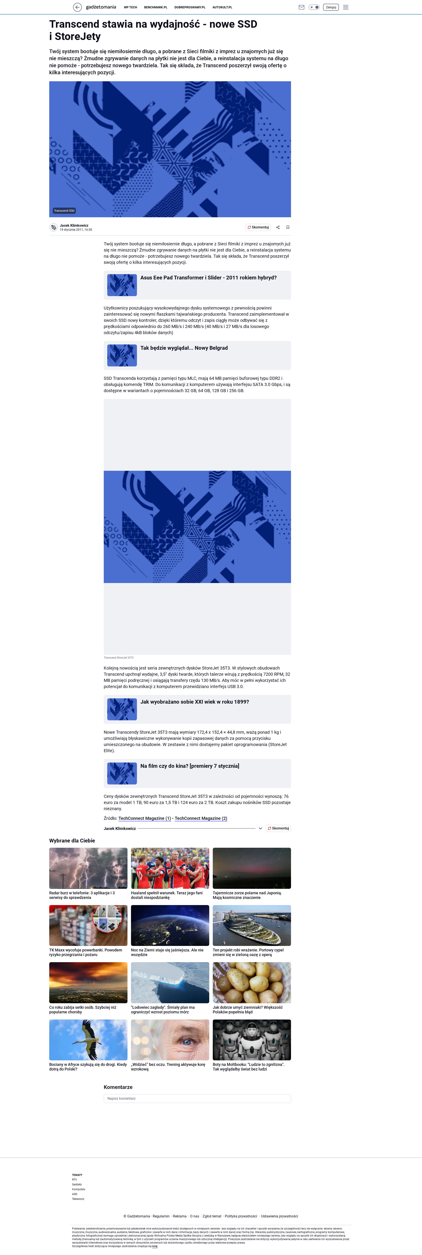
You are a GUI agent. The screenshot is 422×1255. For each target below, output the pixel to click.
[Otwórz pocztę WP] (301, 7)
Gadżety (77, 1184)
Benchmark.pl (155, 7)
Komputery (78, 1189)
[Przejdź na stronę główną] (77, 10)
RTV (74, 1179)
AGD (74, 1194)
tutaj (154, 1246)
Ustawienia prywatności (278, 1216)
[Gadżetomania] (104, 7)
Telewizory (78, 1199)
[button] (314, 7)
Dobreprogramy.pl (190, 7)
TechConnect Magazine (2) (201, 818)
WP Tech (130, 7)
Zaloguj (331, 7)
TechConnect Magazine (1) (144, 818)
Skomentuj (260, 227)
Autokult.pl (222, 7)
